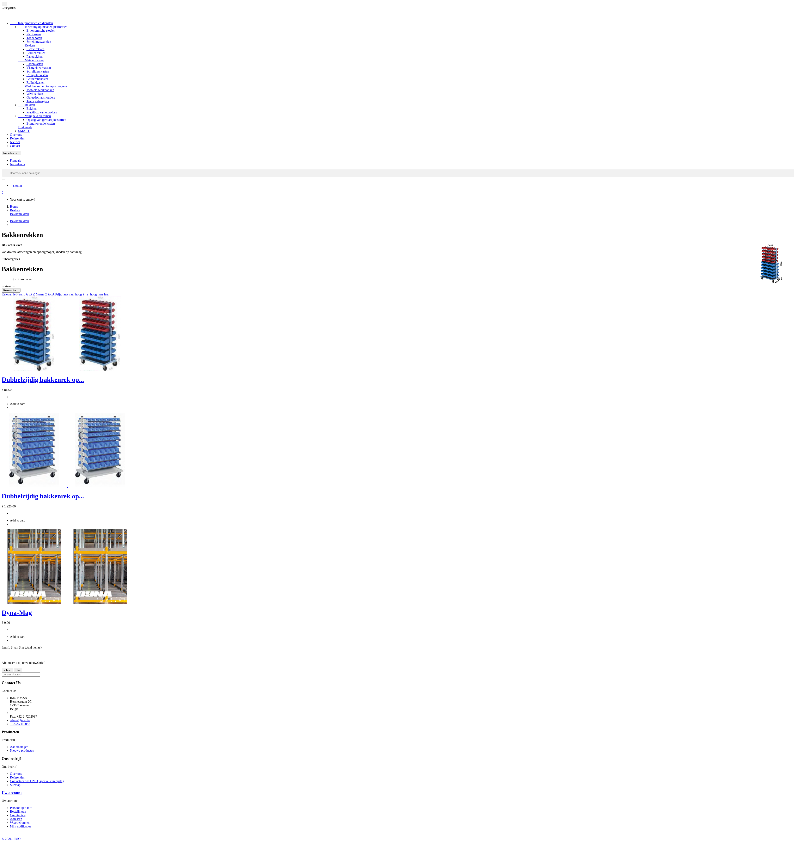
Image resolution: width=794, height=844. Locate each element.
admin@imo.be (20, 720)
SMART (24, 131)
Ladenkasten (34, 64)
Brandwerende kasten (40, 123)
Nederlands (17, 164)
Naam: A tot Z (26, 294)
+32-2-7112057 (20, 724)
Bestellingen (18, 811)
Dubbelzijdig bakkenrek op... (43, 379)
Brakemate (25, 127)
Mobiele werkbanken (40, 90)
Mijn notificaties (20, 826)
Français (15, 160)
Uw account (12, 792)
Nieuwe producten (22, 750)
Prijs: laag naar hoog (69, 294)
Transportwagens (37, 101)
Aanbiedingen (19, 747)
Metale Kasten (31, 60)
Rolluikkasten (35, 82)
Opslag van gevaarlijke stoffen (46, 119)
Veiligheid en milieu (34, 116)
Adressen (16, 819)
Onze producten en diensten (31, 23)
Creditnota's (17, 815)
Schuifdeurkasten (37, 71)
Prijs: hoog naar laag (96, 294)
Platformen (33, 34)
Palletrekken (34, 56)
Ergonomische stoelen (40, 30)
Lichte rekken (35, 49)
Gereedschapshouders (40, 97)
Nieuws (15, 142)
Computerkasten (37, 75)
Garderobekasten (37, 79)
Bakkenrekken (35, 53)
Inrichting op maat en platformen (42, 27)
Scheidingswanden (38, 41)
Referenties (17, 138)
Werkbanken (34, 93)
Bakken (26, 105)
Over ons (16, 134)
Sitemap (15, 785)
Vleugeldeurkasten (38, 67)
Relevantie (11, 290)
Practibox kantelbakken (41, 112)
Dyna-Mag (17, 612)
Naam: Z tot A (45, 294)
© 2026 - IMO (11, 838)
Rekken (26, 45)
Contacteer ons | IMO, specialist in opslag (37, 781)
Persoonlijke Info (21, 807)
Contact (15, 146)
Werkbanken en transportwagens (42, 86)
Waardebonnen (20, 822)
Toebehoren (34, 38)
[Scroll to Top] (397, 835)
